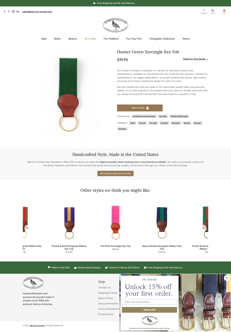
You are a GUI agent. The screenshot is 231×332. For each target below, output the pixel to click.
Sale (44, 38)
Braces (73, 38)
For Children (111, 38)
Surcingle (122, 129)
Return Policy (105, 298)
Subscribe (149, 309)
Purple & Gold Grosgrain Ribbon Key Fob (69, 247)
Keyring (187, 123)
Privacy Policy (106, 314)
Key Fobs (90, 38)
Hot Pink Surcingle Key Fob (116, 246)
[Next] (203, 228)
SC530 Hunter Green (179, 116)
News (186, 38)
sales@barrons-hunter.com (37, 11)
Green (132, 123)
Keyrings (197, 123)
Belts (57, 38)
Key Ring (164, 123)
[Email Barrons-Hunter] (18, 12)
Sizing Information (108, 303)
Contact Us (104, 287)
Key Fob (142, 123)
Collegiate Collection (162, 38)
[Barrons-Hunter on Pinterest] (10, 12)
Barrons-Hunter (37, 325)
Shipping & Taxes (107, 292)
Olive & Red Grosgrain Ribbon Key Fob (22, 247)
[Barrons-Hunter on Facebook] (5, 12)
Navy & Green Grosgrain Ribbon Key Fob (162, 247)
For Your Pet (134, 38)
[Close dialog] (226, 278)
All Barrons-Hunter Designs (144, 116)
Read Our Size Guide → (195, 59)
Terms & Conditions (109, 308)
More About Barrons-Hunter (115, 173)
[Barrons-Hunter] (115, 25)
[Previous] (27, 228)
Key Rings (176, 123)
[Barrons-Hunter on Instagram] (14, 12)
